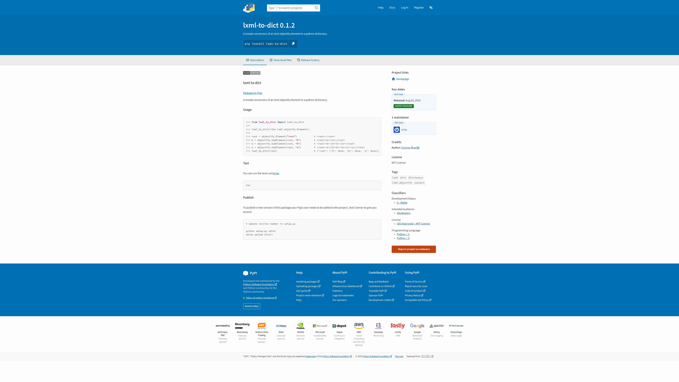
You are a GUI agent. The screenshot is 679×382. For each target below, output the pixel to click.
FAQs (298, 300)
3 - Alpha (402, 203)
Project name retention (308, 295)
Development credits (380, 300)
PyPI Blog (337, 281)
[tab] (255, 60)
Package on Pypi (252, 93)
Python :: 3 (403, 238)
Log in (404, 8)
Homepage (402, 79)
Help (381, 8)
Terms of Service (414, 281)
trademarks (310, 356)
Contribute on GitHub (380, 286)
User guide (301, 291)
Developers (403, 213)
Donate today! (252, 306)
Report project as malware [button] (414, 249)
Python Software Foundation (258, 284)
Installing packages (306, 281)
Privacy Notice (412, 295)
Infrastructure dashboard (345, 286)
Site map (399, 356)
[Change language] (431, 7)
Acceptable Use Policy (417, 300)
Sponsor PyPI (376, 295)
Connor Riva (408, 148)
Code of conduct (414, 291)
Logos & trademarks (343, 295)
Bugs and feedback (379, 281)
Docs (392, 8)
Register (419, 8)
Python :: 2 (403, 234)
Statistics (337, 291)
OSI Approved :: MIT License (413, 224)
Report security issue (416, 286)
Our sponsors (339, 300)
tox (277, 173)
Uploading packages (307, 286)
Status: (260, 297)
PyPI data (398, 94)
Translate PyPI (376, 291)
